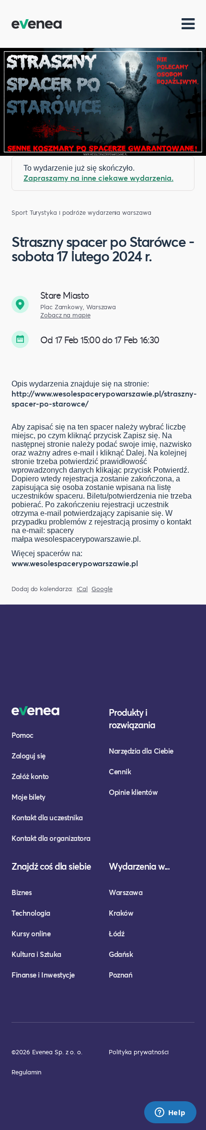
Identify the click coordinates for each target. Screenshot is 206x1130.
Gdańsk (121, 954)
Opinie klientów (133, 792)
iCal (82, 589)
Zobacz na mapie (65, 315)
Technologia (30, 913)
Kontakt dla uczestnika (47, 817)
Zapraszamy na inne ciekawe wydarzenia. (98, 178)
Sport (19, 212)
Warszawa (125, 892)
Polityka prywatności (139, 1052)
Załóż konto (30, 776)
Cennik (120, 771)
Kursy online (30, 933)
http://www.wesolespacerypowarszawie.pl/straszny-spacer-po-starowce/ (104, 398)
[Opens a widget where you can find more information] (170, 1113)
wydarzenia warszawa (119, 212)
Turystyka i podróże (58, 212)
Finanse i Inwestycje (43, 974)
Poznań (120, 974)
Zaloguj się (28, 755)
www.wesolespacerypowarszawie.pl (74, 563)
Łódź (116, 933)
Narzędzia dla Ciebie (141, 751)
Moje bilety (28, 797)
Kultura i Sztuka (36, 954)
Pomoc (22, 735)
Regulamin (26, 1072)
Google (102, 589)
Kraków (121, 913)
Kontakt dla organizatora (51, 838)
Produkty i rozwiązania (132, 718)
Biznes (21, 892)
